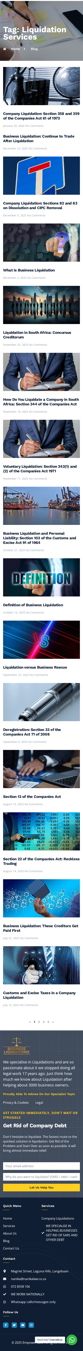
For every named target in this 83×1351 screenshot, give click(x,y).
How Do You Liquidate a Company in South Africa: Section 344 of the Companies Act (41, 401)
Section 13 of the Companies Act (32, 796)
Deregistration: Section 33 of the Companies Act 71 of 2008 (32, 732)
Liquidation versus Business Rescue (35, 667)
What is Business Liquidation (29, 270)
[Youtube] (22, 1325)
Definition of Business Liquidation (33, 605)
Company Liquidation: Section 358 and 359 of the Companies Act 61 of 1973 (41, 115)
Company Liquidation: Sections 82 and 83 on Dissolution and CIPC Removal (40, 205)
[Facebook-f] (5, 1325)
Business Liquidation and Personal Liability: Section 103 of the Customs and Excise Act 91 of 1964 (39, 538)
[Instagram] (31, 1325)
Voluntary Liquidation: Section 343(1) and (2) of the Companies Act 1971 (40, 468)
